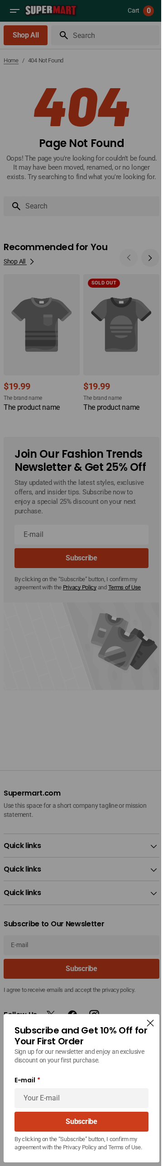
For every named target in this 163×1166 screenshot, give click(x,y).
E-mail (24, 1072)
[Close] (143, 1015)
